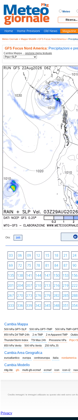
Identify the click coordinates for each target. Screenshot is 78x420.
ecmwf (47, 370)
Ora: (7, 237)
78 (38, 265)
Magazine (69, 30)
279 (47, 296)
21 (65, 255)
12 (38, 255)
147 (47, 275)
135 (11, 275)
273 (29, 296)
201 (11, 285)
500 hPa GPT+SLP (15, 329)
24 (74, 255)
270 (20, 296)
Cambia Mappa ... (28, 53)
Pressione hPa (57, 340)
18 (56, 255)
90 (74, 265)
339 (29, 306)
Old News (50, 30)
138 (20, 275)
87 (65, 265)
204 (20, 285)
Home (8, 30)
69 (11, 265)
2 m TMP (37, 334)
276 (38, 296)
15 (47, 255)
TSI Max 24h (38, 340)
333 (11, 306)
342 (38, 306)
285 (65, 296)
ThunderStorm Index (16, 340)
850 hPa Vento (12, 345)
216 (56, 285)
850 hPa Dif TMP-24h (16, 334)
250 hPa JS (51, 345)
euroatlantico (12, 357)
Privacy (6, 413)
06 (20, 255)
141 (29, 275)
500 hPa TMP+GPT (66, 329)
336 (20, 306)
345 (47, 306)
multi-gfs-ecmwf (31, 370)
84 (56, 265)
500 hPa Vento (33, 345)
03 (11, 255)
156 (75, 275)
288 (75, 296)
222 (75, 285)
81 (47, 265)
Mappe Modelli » (29, 39)
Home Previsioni (28, 30)
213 (47, 285)
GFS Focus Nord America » (53, 39)
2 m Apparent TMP (57, 334)
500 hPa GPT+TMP (40, 329)
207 (29, 285)
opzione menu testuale (38, 53)
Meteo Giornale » (11, 39)
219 (65, 285)
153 (65, 275)
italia (55, 357)
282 (56, 296)
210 (38, 285)
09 (29, 255)
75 (29, 265)
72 (20, 265)
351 (65, 306)
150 (56, 275)
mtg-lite (8, 370)
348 (56, 306)
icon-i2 (66, 370)
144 (38, 275)
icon (56, 370)
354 (75, 306)
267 (11, 296)
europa (27, 357)
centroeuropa (42, 357)
